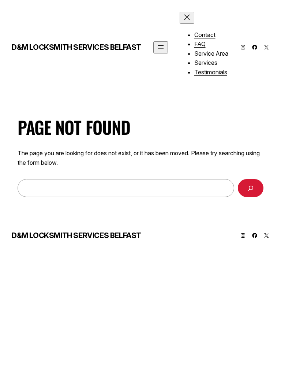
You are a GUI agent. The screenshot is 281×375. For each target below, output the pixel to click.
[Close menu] (187, 18)
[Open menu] (160, 47)
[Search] (250, 188)
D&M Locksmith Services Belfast (76, 47)
